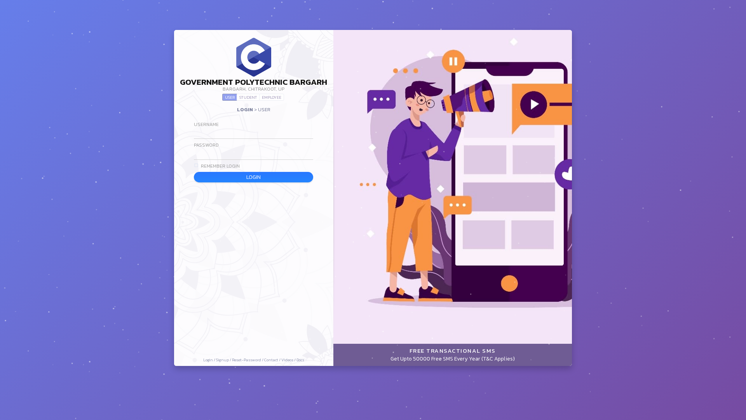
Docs (300, 360)
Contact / (272, 360)
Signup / (224, 360)
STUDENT (248, 97)
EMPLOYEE (271, 97)
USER (230, 97)
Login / (209, 360)
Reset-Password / (248, 360)
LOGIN (253, 177)
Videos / (288, 360)
